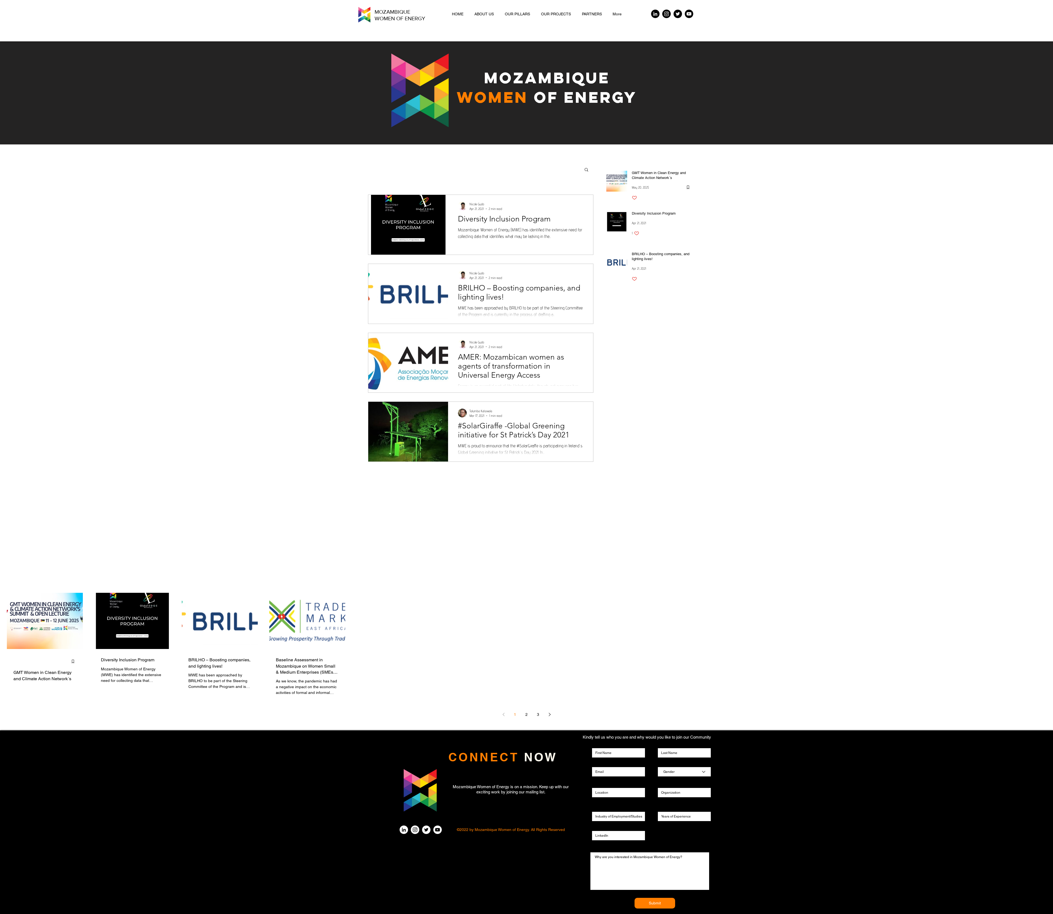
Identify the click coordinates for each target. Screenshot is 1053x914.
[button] (586, 170)
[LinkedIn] (655, 14)
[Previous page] (503, 714)
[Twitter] (677, 14)
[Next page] (549, 714)
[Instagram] (666, 14)
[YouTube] (689, 14)
